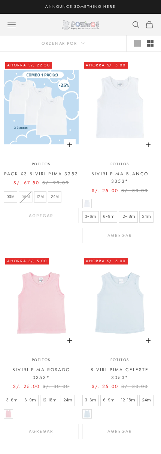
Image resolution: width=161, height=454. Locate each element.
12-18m (128, 216)
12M (40, 197)
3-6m (90, 216)
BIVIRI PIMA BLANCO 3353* (119, 177)
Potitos (41, 164)
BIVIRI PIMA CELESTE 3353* (120, 373)
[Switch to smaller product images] (150, 43)
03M (10, 197)
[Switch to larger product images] (137, 43)
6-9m (109, 216)
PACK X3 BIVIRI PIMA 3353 (41, 173)
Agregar (41, 216)
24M (55, 197)
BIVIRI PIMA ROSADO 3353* (41, 373)
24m (146, 216)
